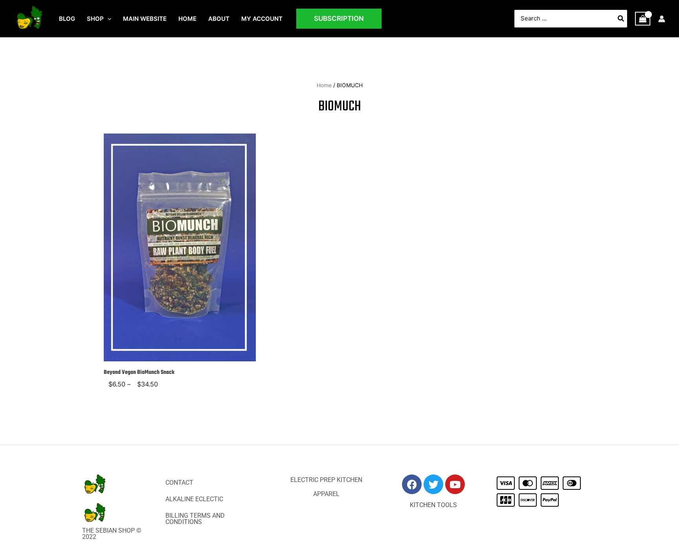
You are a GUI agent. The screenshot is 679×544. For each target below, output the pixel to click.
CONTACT (179, 482)
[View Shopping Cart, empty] (643, 19)
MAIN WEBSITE (145, 18)
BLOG (67, 18)
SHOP (95, 18)
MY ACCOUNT (262, 18)
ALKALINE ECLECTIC (194, 499)
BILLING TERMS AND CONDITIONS (195, 519)
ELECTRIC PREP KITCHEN (326, 480)
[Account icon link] (661, 18)
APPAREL (326, 494)
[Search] (621, 18)
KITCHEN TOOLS (433, 505)
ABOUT (218, 18)
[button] (107, 19)
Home (324, 85)
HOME (187, 18)
